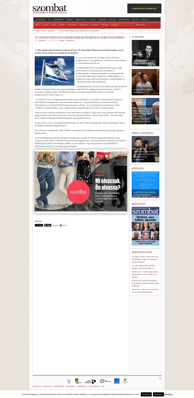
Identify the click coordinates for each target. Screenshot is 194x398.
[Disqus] (81, 265)
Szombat (42, 41)
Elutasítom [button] (158, 394)
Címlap (36, 30)
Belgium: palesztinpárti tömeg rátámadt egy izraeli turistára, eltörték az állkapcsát (145, 283)
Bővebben (168, 394)
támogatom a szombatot (144, 8)
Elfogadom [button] (146, 394)
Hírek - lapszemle (49, 30)
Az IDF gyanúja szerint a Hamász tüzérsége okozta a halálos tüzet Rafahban (145, 274)
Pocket (55, 225)
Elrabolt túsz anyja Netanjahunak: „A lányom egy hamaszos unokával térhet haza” (145, 259)
